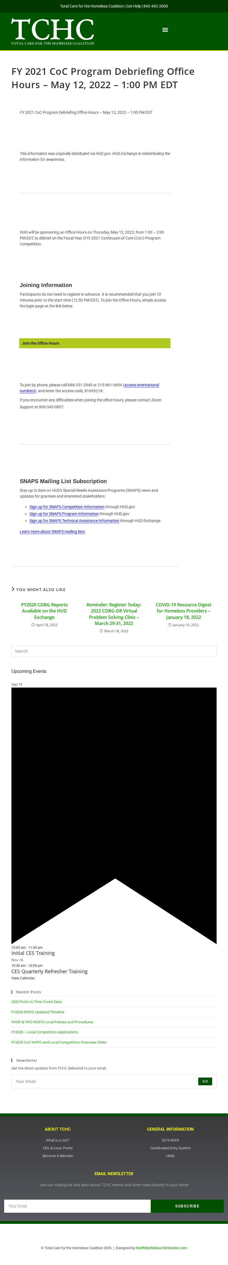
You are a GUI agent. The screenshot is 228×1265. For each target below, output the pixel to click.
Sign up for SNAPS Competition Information (67, 507)
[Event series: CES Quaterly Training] (45, 965)
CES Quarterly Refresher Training (49, 971)
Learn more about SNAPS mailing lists (52, 531)
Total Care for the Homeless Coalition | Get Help (100, 6)
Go (205, 1081)
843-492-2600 (155, 6)
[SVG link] (52, 31)
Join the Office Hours (40, 343)
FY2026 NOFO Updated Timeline (37, 1011)
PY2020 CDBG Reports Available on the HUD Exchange (44, 611)
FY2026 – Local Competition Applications (44, 1031)
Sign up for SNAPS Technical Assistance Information (74, 520)
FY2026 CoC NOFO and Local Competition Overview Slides (59, 1042)
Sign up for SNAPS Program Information (64, 514)
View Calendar (23, 977)
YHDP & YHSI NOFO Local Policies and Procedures (52, 1021)
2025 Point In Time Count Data (36, 1001)
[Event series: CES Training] (45, 947)
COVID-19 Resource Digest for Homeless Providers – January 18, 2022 (183, 611)
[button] (165, 29)
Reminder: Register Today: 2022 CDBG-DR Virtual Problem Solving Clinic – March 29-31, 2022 (113, 614)
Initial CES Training (33, 953)
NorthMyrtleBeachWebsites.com (161, 1248)
